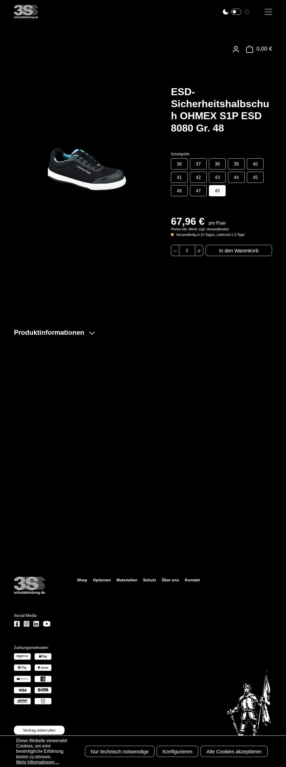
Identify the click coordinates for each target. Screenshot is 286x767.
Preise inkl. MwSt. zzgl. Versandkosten (200, 229)
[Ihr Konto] (236, 49)
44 (236, 177)
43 (217, 177)
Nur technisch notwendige (120, 751)
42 (198, 177)
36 (179, 164)
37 (198, 164)
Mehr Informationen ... (37, 762)
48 (217, 190)
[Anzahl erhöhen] (199, 250)
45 (255, 177)
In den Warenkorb (239, 251)
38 (217, 164)
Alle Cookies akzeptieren (234, 751)
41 (179, 177)
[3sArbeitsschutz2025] (26, 16)
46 (179, 190)
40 (255, 164)
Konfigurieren (177, 751)
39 (236, 164)
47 (198, 190)
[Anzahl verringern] (175, 250)
